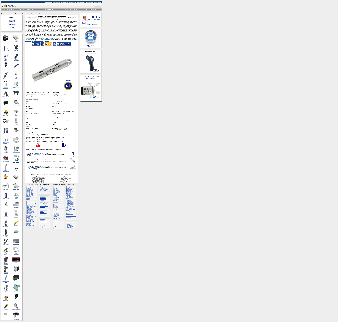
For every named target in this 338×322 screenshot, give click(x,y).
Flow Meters (42, 187)
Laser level (41, 211)
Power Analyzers (56, 214)
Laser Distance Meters (43, 210)
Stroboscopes (68, 196)
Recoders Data (55, 223)
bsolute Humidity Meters (31, 186)
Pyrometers (55, 216)
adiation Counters (56, 220)
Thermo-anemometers (70, 202)
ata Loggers (28, 215)
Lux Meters (42, 216)
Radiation (28, 220)
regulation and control (37, 41)
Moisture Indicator (56, 197)
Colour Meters (28, 210)
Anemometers (28, 196)
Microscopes (55, 194)
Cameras (27, 203)
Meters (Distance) (43, 226)
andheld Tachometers (44, 196)
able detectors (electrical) (31, 201)
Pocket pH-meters (56, 213)
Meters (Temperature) (56, 192)
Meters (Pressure (56, 190)
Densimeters (28, 218)
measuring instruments (49, 174)
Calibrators (28, 202)
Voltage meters (69, 227)
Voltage (31, 220)
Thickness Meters (69, 218)
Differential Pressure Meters (31, 216)
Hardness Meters (43, 197)
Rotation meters (56, 227)
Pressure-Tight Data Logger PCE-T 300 (37, 159)
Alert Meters (28, 188)
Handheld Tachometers (16, 60)
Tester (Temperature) (69, 214)
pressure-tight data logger (47, 39)
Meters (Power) (55, 189)
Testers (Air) (68, 205)
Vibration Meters (69, 225)
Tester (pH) (68, 211)
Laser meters (42, 212)
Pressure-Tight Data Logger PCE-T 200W (37, 153)
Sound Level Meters (69, 191)
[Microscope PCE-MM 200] (54, 45)
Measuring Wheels (43, 225)
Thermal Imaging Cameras (71, 216)
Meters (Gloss (55, 187)
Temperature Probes (69, 204)
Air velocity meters (29, 189)
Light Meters (42, 215)
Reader (54, 222)
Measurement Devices (43, 221)
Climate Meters (29, 209)
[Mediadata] (100, 6)
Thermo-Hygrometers (70, 203)
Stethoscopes (68, 194)
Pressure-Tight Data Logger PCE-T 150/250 (38, 166)
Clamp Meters (28, 208)
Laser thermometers (43, 213)
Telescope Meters (69, 201)
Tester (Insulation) (69, 209)
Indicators (41, 203)
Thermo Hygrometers (5, 78)
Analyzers (28, 190)
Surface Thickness (69, 197)
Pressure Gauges (56, 215)
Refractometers (55, 225)
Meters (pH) (55, 188)
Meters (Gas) (55, 186)
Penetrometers (55, 210)
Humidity (31, 219)
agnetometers (42, 219)
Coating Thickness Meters (31, 206)
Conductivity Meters (30, 211)
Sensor (67, 187)
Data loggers (16, 68)
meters (67, 198)
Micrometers (55, 193)
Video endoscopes (69, 226)
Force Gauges (5, 60)
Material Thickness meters (44, 220)
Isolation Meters (42, 207)
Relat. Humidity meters (57, 226)
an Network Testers (43, 209)
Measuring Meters (43, 223)
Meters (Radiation (56, 191)
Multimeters (16, 50)
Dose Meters (28, 221)
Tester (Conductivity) (70, 206)
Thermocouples (69, 217)
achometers (68, 200)
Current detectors (29, 213)
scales (47, 41)
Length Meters (42, 214)
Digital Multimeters (29, 217)
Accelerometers (29, 187)
